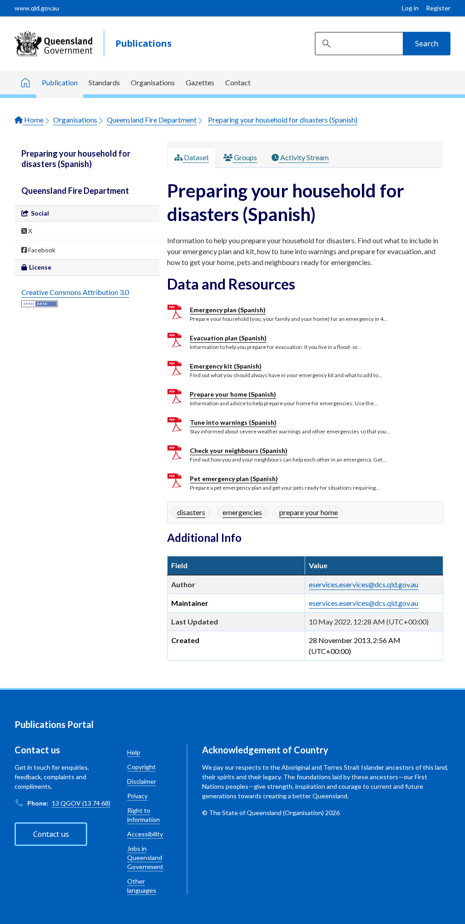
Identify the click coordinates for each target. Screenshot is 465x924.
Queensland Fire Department (152, 119)
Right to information (143, 814)
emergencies (242, 512)
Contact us (51, 834)
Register (438, 8)
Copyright (141, 767)
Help (133, 752)
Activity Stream (304, 157)
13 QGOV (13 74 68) (81, 803)
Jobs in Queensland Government (145, 857)
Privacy (137, 796)
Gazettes (200, 82)
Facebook (41, 250)
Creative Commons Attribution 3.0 (75, 292)
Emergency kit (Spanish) (226, 366)
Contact (238, 82)
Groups (244, 157)
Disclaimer (141, 781)
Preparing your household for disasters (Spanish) (282, 119)
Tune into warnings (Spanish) (233, 422)
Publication (60, 82)
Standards (104, 82)
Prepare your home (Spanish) (233, 394)
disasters (191, 512)
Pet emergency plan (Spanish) (234, 478)
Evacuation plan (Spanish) (228, 338)
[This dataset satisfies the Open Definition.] (39, 303)
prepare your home (308, 512)
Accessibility (145, 834)
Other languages (141, 885)
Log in (410, 8)
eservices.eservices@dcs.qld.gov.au (363, 584)
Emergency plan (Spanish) (228, 310)
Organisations (153, 82)
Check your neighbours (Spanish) (238, 450)
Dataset (196, 157)
